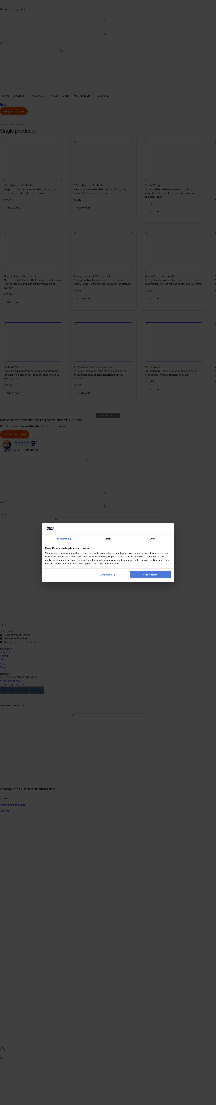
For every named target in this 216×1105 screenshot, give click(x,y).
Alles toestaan (150, 574)
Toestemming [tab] (64, 538)
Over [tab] (152, 538)
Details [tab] (108, 538)
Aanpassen (106, 574)
